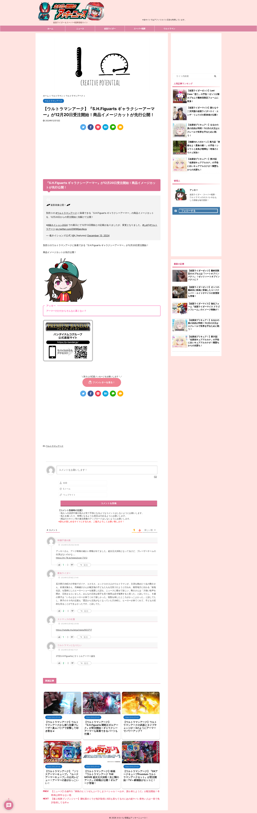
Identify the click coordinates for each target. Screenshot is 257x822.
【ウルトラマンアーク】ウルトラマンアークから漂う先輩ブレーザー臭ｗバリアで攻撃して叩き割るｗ (62, 726)
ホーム (50, 28)
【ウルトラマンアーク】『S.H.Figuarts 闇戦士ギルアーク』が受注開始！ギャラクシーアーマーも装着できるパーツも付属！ (101, 727)
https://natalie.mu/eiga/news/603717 (74, 630)
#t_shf (145, 225)
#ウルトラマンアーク (66, 213)
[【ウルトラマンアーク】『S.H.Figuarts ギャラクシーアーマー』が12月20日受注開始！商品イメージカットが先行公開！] (105, 127)
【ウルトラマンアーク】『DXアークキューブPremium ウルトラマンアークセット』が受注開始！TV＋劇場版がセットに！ (140, 776)
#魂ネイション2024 (57, 225)
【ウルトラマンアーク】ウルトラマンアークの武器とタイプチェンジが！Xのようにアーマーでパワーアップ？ (140, 726)
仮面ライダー (110, 28)
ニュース (80, 28)
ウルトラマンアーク (54, 446)
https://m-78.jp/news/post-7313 (71, 557)
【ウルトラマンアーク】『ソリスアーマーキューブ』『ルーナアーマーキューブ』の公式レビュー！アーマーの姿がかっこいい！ (62, 777)
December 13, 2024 (98, 235)
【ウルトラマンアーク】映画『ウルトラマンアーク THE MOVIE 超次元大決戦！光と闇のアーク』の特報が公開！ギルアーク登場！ (101, 777)
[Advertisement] (164, 11)
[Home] (70, 18)
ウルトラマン (169, 28)
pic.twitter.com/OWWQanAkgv (71, 229)
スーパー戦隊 (139, 28)
